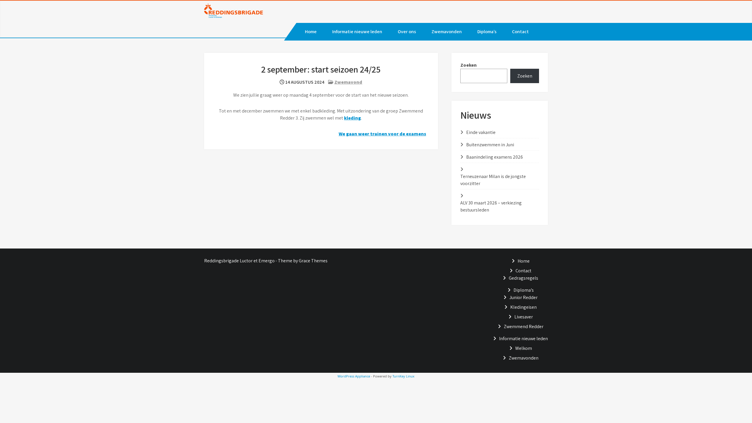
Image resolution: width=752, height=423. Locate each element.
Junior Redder (523, 297)
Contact (520, 31)
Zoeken (468, 65)
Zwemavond (348, 82)
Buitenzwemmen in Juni (490, 145)
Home (311, 31)
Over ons (407, 31)
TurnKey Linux (403, 376)
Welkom (523, 348)
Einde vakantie (481, 132)
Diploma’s (486, 31)
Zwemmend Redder (523, 326)
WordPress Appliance (354, 376)
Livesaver (523, 317)
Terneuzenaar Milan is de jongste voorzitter (493, 180)
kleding (352, 118)
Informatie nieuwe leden (357, 31)
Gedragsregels (523, 278)
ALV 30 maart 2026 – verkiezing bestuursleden (491, 206)
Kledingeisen (523, 307)
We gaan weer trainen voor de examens (382, 134)
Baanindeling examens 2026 (494, 157)
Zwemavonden (447, 31)
